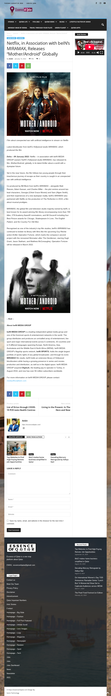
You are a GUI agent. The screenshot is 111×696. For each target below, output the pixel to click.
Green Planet (60, 28)
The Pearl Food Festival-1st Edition (89, 593)
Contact (10, 608)
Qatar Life (23, 22)
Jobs (8, 657)
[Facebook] (96, 3)
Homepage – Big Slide (15, 612)
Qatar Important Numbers (17, 600)
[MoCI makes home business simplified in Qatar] (38, 448)
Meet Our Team (13, 584)
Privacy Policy (12, 588)
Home (9, 33)
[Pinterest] (22, 66)
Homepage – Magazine (16, 637)
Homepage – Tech (14, 653)
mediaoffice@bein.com (16, 381)
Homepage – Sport (14, 649)
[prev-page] (65, 437)
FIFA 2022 (36, 22)
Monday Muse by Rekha (17, 28)
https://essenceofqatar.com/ (31, 424)
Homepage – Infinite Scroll (17, 625)
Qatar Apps (75, 28)
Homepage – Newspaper (16, 641)
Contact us (11, 580)
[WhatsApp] (28, 66)
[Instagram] (100, 3)
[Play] (78, 52)
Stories (11, 22)
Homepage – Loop (14, 633)
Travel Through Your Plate (41, 28)
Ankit (11, 59)
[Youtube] (104, 3)
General (15, 33)
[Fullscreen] (101, 52)
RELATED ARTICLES (15, 437)
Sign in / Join (31, 3)
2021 (8, 677)
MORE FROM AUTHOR (34, 437)
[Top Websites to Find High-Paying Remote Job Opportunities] (16, 448)
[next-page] (69, 437)
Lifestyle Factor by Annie (80, 22)
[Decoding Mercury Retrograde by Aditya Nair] (60, 448)
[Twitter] (15, 66)
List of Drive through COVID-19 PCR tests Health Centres (21, 408)
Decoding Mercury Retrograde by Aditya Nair (59, 459)
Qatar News (49, 22)
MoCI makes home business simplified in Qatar (38, 459)
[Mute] (98, 52)
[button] (103, 25)
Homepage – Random (15, 645)
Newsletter (11, 673)
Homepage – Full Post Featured (19, 621)
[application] (89, 47)
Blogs (62, 22)
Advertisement (12, 596)
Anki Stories (11, 604)
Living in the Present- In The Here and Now (56, 408)
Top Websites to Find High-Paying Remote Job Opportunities (15, 459)
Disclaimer (11, 592)
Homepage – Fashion (15, 617)
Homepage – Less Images (17, 629)
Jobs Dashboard (13, 665)
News (9, 669)
